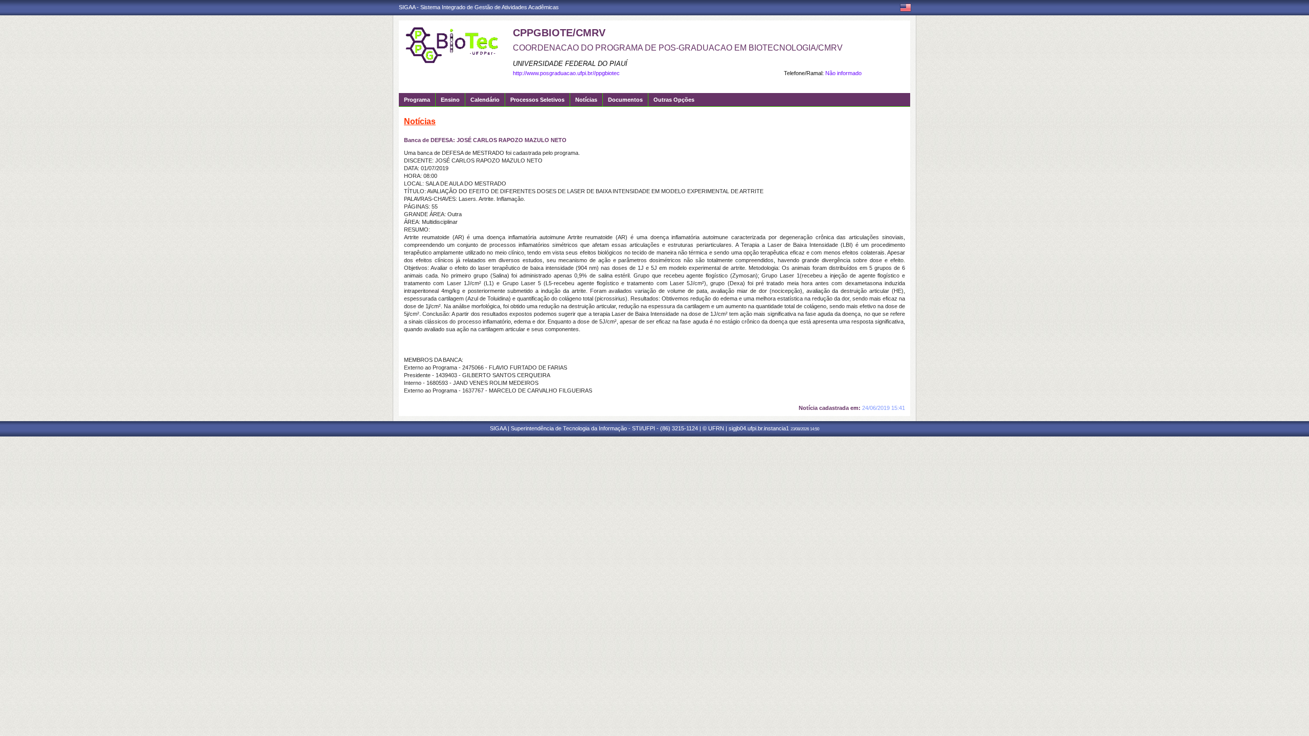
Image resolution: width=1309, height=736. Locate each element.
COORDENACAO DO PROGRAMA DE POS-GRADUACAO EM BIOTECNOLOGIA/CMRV (678, 47)
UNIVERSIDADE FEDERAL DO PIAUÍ (570, 63)
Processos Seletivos (537, 100)
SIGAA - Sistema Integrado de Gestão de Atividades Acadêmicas (479, 7)
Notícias (586, 100)
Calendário (485, 100)
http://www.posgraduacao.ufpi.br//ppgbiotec (566, 73)
